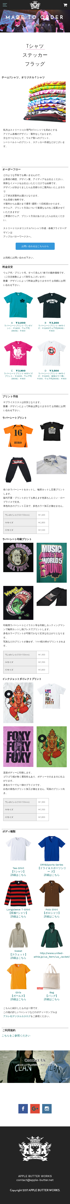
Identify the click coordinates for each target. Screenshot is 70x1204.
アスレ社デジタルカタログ (17, 1016)
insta (47, 1108)
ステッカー (35, 55)
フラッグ (35, 64)
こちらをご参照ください (16, 1035)
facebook (23, 1108)
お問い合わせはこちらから (35, 246)
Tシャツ (35, 46)
